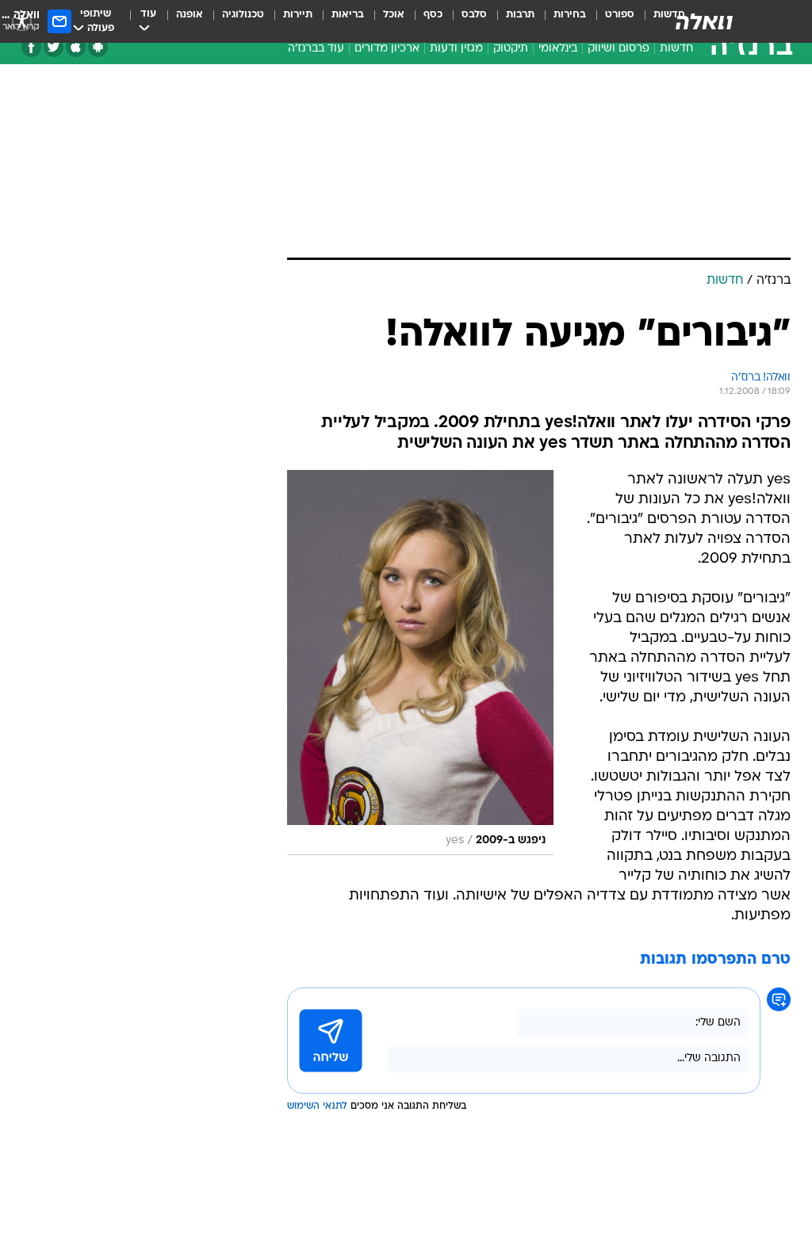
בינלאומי (557, 49)
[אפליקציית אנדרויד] (98, 47)
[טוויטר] (53, 47)
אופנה (189, 15)
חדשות (676, 49)
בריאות (347, 15)
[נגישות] (22, 21)
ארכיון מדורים (386, 49)
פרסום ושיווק (618, 49)
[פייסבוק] (31, 47)
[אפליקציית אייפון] (76, 47)
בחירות (569, 15)
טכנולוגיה (243, 15)
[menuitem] (610, 21)
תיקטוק (510, 49)
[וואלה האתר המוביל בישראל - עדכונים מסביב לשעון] (704, 21)
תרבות (520, 15)
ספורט (619, 15)
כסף (432, 15)
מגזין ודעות (456, 49)
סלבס (474, 15)
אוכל (393, 15)
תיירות (297, 15)
